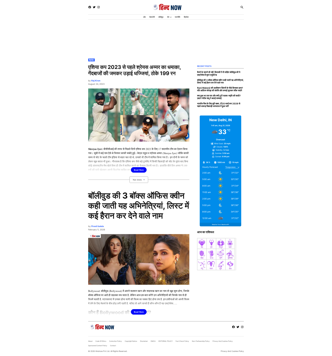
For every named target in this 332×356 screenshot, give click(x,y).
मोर (168, 17)
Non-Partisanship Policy (201, 341)
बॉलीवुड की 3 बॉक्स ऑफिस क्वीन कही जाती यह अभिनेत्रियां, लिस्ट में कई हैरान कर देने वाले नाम (138, 206)
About (90, 341)
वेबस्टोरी (152, 17)
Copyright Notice (131, 341)
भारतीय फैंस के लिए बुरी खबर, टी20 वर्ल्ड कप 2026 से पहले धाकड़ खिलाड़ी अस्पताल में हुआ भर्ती (218, 104)
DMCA (153, 341)
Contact (113, 346)
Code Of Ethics (100, 341)
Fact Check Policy (182, 341)
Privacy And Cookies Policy (223, 341)
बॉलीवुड (160, 17)
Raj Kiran (95, 80)
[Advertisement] (166, 38)
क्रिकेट (186, 17)
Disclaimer (144, 341)
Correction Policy (115, 341)
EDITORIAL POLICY (165, 341)
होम (144, 17)
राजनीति (177, 17)
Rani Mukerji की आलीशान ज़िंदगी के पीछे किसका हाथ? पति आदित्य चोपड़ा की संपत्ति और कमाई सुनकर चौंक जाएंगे (220, 89)
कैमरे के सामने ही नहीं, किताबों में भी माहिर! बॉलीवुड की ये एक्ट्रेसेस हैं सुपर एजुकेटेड (218, 73)
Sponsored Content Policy (97, 346)
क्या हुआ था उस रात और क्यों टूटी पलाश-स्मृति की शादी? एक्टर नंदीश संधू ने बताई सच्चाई (219, 97)
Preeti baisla (97, 226)
